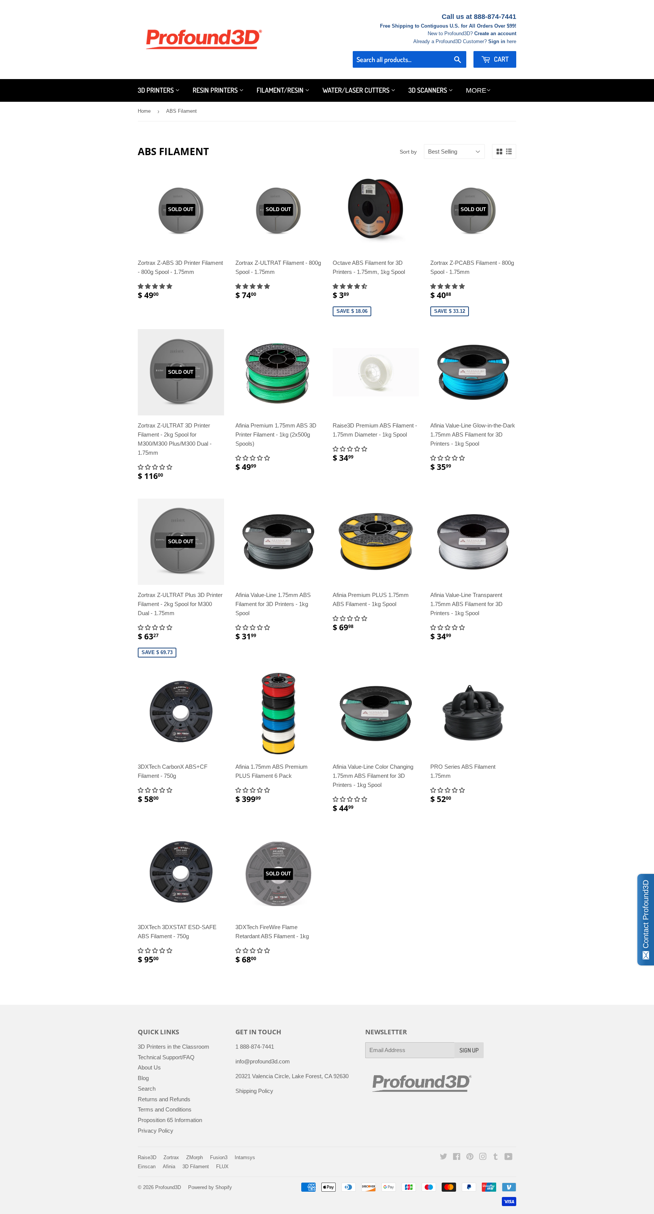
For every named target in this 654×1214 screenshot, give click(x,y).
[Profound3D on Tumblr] (495, 1157)
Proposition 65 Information (170, 1120)
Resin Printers (216, 90)
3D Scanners (428, 90)
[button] (156, 286)
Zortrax (171, 1157)
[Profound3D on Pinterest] (470, 1157)
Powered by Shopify (210, 1187)
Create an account (495, 33)
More (476, 90)
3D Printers (156, 90)
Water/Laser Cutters (356, 90)
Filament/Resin (281, 90)
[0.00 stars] (156, 627)
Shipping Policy (254, 1091)
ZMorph (194, 1157)
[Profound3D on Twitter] (443, 1157)
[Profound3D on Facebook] (457, 1157)
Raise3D (147, 1157)
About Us (149, 1067)
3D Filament (195, 1166)
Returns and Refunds (164, 1099)
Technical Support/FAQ (166, 1057)
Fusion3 (218, 1157)
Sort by (408, 152)
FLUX (222, 1166)
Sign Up (469, 1050)
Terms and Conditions (165, 1109)
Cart (500, 59)
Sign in (496, 41)
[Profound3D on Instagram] (483, 1157)
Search (147, 1088)
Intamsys (245, 1157)
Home (144, 111)
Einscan (147, 1166)
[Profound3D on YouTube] (508, 1157)
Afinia (169, 1166)
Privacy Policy (155, 1130)
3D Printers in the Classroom (173, 1046)
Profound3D (168, 1187)
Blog (143, 1078)
